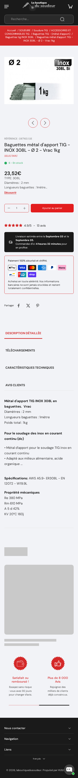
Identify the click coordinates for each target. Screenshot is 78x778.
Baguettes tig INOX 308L (19, 37)
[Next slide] (45, 123)
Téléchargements (20, 350)
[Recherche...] (62, 19)
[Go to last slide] (33, 123)
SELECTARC (11, 156)
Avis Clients (15, 385)
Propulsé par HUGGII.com (57, 770)
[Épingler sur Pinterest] (37, 305)
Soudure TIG (41, 30)
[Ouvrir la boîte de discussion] (69, 769)
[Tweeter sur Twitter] (28, 305)
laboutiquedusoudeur (28, 770)
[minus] (9, 208)
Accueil (11, 30)
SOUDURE (24, 30)
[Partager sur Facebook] (18, 305)
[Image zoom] (39, 80)
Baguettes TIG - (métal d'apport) (51, 34)
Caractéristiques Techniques (29, 368)
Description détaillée (23, 333)
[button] (52, 208)
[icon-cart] (69, 6)
